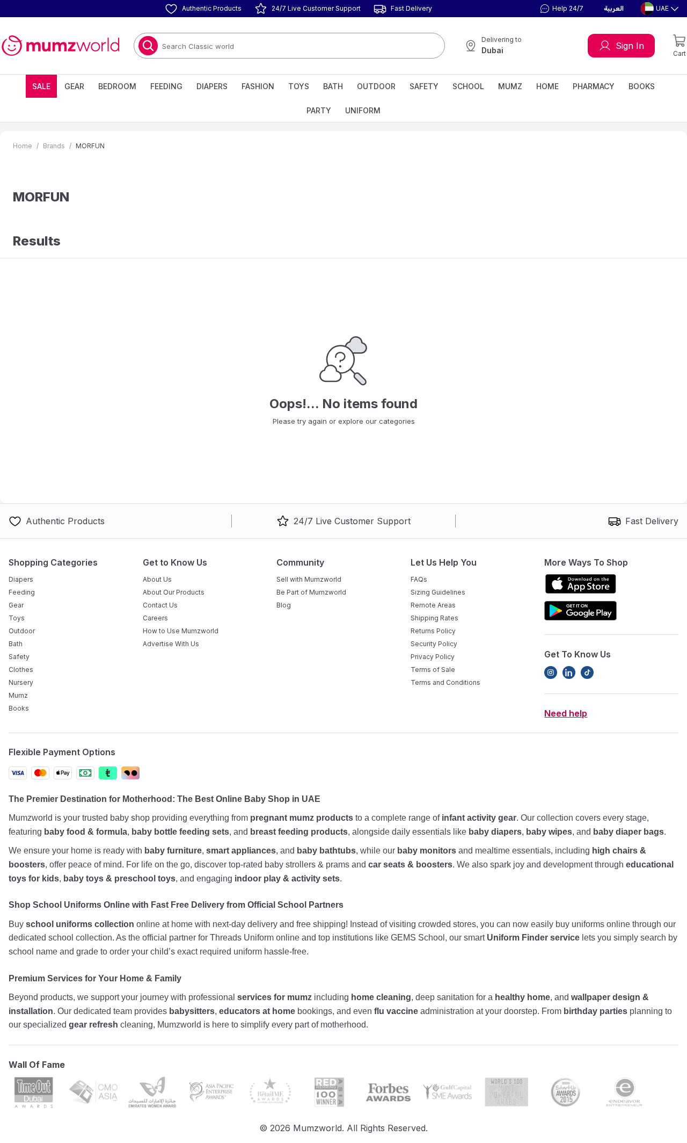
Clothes (21, 669)
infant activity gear (479, 817)
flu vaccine (396, 1011)
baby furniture (173, 850)
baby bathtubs (326, 850)
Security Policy (434, 644)
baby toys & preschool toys (119, 878)
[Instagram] (550, 672)
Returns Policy (433, 631)
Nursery (21, 682)
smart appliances (241, 850)
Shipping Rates (434, 618)
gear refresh (93, 1024)
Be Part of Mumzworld (311, 592)
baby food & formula (85, 831)
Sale (41, 86)
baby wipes (549, 831)
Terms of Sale (433, 669)
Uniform (363, 110)
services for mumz (274, 997)
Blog (283, 605)
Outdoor (376, 86)
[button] (560, 8)
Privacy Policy (433, 657)
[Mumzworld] (60, 45)
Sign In (630, 45)
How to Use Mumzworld (180, 631)
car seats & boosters (410, 864)
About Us (157, 579)
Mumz (510, 86)
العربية (614, 8)
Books (641, 86)
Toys (298, 86)
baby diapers (495, 831)
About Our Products (173, 592)
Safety (424, 86)
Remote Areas (433, 605)
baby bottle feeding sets (180, 831)
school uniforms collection (80, 924)
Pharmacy (594, 86)
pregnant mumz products (301, 817)
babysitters (192, 1011)
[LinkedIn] (568, 672)
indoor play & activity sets (287, 878)
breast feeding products (299, 831)
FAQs (419, 579)
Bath (333, 86)
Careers (155, 618)
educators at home (257, 1011)
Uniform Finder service (534, 937)
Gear (74, 86)
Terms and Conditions (445, 682)
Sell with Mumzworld (308, 579)
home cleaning (381, 997)
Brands (54, 146)
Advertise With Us (171, 644)
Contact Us (160, 605)
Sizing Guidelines (438, 592)
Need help (565, 713)
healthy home (522, 997)
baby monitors (426, 850)
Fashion (258, 86)
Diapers (212, 86)
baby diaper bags (628, 831)
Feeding (166, 86)
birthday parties (595, 1011)
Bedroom (117, 86)
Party (318, 110)
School (468, 86)
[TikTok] (587, 672)
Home (547, 86)
